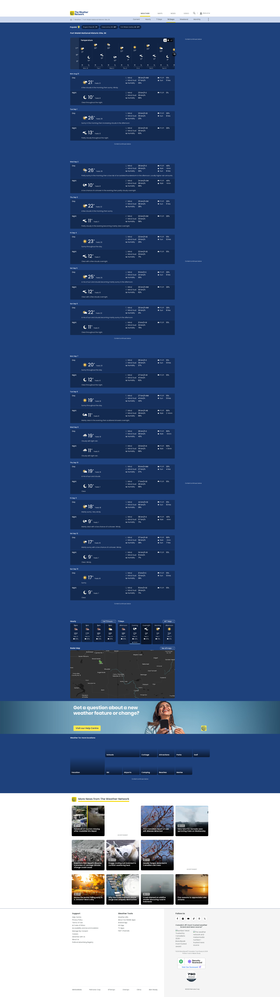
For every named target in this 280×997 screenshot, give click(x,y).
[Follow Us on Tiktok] (194, 919)
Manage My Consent (80, 931)
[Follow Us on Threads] (199, 919)
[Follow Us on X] (204, 919)
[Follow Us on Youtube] (188, 919)
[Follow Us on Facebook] (177, 919)
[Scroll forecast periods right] (174, 54)
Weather (77, 20)
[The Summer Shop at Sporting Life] (201, 766)
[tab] (165, 40)
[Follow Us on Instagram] (183, 919)
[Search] (194, 13)
